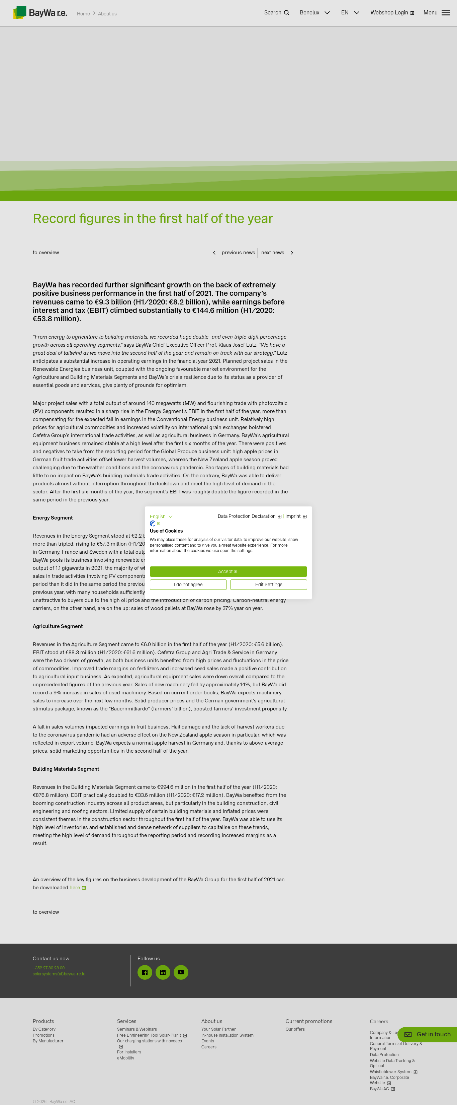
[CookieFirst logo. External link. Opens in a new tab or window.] (155, 524)
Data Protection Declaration (247, 516)
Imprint (293, 516)
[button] (161, 516)
